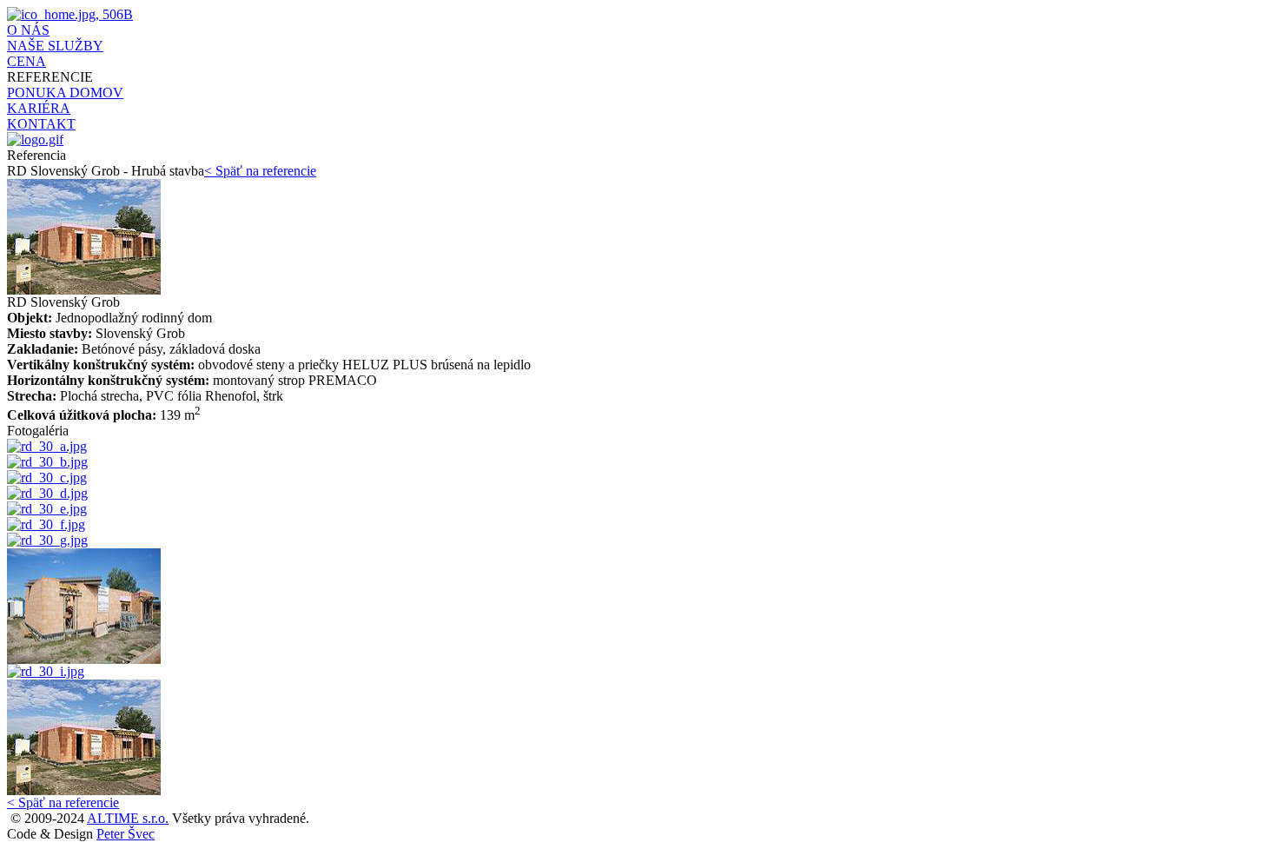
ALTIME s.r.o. (128, 818)
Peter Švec (125, 833)
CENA (26, 61)
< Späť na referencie (260, 170)
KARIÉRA (38, 108)
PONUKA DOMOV (65, 92)
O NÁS (28, 30)
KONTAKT (41, 123)
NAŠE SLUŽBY (55, 45)
